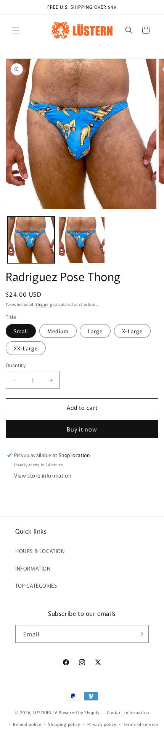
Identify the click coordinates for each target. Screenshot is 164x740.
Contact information (128, 712)
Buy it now (82, 429)
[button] (15, 30)
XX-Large (26, 348)
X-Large (132, 331)
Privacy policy (101, 724)
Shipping (43, 304)
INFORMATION (33, 568)
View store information (42, 475)
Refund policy (27, 724)
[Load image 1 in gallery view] (31, 240)
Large (95, 331)
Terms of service (140, 724)
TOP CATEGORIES (36, 585)
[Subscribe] (140, 634)
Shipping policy (64, 724)
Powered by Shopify (79, 712)
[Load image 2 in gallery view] (81, 240)
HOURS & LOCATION (40, 551)
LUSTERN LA (45, 712)
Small (21, 331)
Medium (58, 331)
